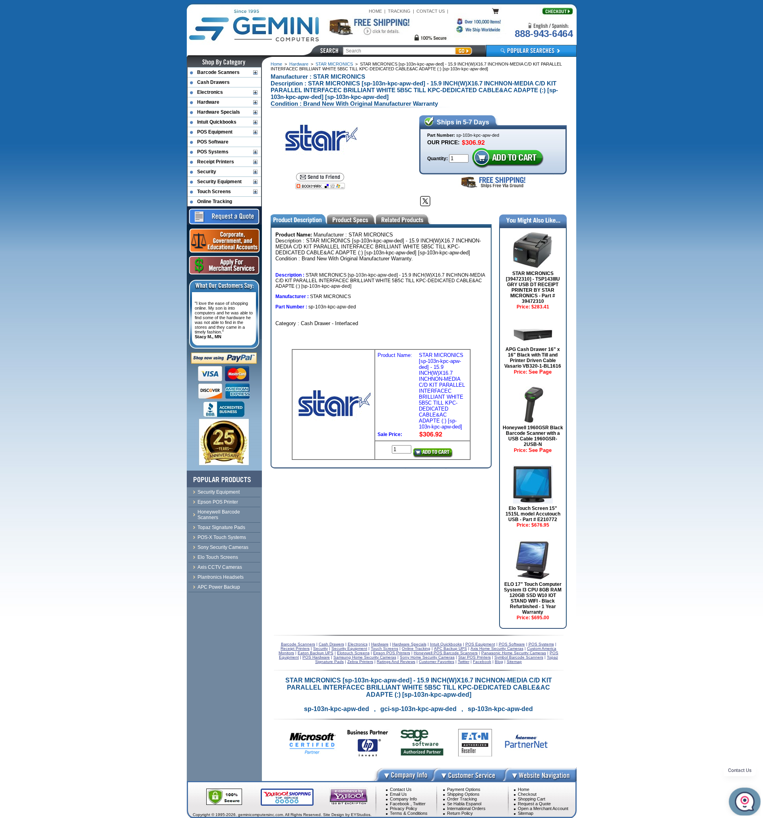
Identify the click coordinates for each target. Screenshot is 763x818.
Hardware (298, 64)
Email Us (398, 794)
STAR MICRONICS (334, 64)
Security (206, 171)
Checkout (527, 794)
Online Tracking (214, 201)
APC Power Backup (219, 587)
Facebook (399, 803)
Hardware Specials (218, 112)
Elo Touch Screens (218, 557)
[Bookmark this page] (320, 186)
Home (276, 64)
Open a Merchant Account (543, 808)
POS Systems (213, 152)
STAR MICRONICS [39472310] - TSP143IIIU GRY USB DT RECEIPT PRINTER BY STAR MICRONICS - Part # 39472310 (533, 287)
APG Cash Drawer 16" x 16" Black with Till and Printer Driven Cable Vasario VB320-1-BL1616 (532, 358)
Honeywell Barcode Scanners (219, 514)
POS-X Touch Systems (222, 537)
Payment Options (463, 789)
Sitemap (525, 813)
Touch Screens (214, 191)
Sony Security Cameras (223, 547)
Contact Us (401, 789)
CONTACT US (430, 11)
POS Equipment (214, 132)
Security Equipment (219, 181)
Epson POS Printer (218, 502)
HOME (375, 11)
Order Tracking (462, 799)
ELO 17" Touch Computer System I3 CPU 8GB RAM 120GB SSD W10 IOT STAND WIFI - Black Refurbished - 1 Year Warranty (533, 598)
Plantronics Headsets (221, 577)
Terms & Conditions (409, 813)
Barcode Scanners (218, 72)
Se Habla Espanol (464, 803)
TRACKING (399, 11)
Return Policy (460, 813)
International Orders (466, 808)
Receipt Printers (215, 162)
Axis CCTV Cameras (220, 567)
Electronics (210, 92)
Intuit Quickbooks (216, 122)
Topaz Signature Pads (221, 527)
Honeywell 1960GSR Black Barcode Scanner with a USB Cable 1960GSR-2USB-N (533, 436)
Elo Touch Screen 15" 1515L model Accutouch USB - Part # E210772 (532, 514)
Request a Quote (534, 803)
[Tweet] (425, 201)
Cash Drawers (213, 82)
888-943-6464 (544, 33)
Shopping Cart (531, 799)
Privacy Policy (403, 808)
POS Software (213, 142)
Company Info (403, 799)
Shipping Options (463, 794)
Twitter (419, 803)
